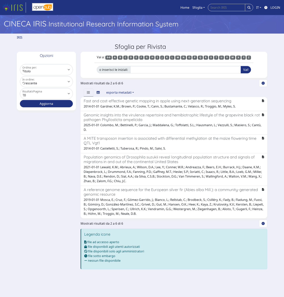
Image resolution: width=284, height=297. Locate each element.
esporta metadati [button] (119, 92)
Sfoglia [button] (197, 7)
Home (184, 7)
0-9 (108, 57)
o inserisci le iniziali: (113, 70)
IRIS (19, 37)
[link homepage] (14, 7)
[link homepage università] (42, 7)
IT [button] (257, 7)
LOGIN (275, 7)
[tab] (88, 92)
